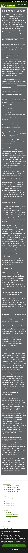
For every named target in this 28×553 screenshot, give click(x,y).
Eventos (5, 496)
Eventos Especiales (10, 505)
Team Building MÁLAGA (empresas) (13, 487)
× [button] (26, 530)
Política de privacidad (13, 542)
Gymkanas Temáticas (10, 503)
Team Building (6, 484)
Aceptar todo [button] (14, 545)
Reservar (21, 4)
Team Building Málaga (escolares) (13, 491)
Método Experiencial (10, 521)
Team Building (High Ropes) (12, 514)
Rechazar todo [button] (14, 549)
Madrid (18, 1)
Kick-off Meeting (9, 498)
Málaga (24, 1)
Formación (5, 510)
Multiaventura (9, 501)
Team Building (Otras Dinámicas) (13, 518)
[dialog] (14, 541)
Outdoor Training (9, 520)
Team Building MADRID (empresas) (13, 485)
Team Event (8, 500)
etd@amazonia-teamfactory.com (11, 190)
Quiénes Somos (7, 526)
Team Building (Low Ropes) (12, 516)
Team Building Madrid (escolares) (13, 489)
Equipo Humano (9, 528)
